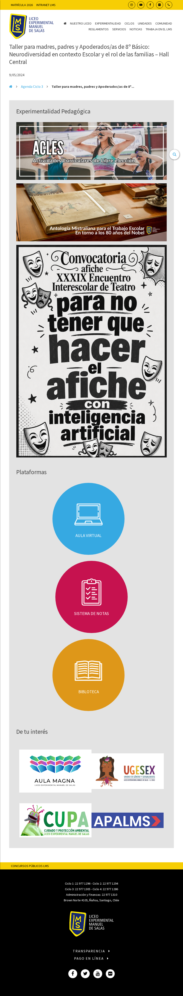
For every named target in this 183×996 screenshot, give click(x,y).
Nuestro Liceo (81, 23)
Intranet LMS (46, 5)
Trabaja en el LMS (159, 29)
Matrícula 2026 (22, 5)
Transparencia (89, 951)
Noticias (136, 29)
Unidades (145, 23)
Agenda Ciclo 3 (32, 86)
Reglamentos (99, 29)
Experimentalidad (108, 23)
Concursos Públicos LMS (30, 866)
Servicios (119, 29)
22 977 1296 (82, 883)
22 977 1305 (82, 889)
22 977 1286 (110, 889)
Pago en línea (89, 958)
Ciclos (129, 23)
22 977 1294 (110, 883)
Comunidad (163, 23)
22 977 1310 (109, 895)
